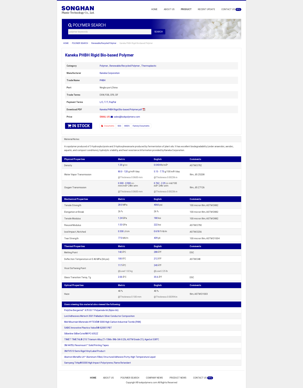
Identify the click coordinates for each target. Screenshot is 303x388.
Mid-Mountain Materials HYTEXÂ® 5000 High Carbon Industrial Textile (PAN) (102, 322)
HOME (154, 9)
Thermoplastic (148, 66)
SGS (119, 126)
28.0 (120, 205)
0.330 (121, 231)
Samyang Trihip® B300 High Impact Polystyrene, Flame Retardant (97, 362)
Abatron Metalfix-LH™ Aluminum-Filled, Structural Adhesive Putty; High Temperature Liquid (109, 357)
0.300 (121, 183)
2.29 (163, 183)
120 (126, 171)
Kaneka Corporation (110, 73)
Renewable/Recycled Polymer (103, 43)
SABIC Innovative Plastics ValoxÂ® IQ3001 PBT (88, 327)
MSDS (126, 126)
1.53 (120, 224)
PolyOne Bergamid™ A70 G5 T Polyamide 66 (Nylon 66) (91, 310)
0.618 (156, 231)
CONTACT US (230, 9)
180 (156, 218)
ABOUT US (169, 9)
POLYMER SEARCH (80, 43)
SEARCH (158, 31)
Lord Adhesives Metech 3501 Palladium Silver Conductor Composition (99, 316)
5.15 (156, 171)
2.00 (120, 277)
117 (120, 265)
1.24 (120, 218)
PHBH (102, 80)
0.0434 (157, 165)
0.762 (156, 183)
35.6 (156, 277)
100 (120, 258)
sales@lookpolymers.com (127, 117)
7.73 (162, 171)
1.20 (120, 165)
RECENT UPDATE (206, 9)
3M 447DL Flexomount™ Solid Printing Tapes (86, 345)
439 (156, 238)
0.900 (128, 183)
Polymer (104, 66)
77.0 (120, 238)
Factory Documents (141, 126)
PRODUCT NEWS (178, 377)
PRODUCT (186, 9)
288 (156, 252)
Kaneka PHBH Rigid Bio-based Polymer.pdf (121, 109)
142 (120, 252)
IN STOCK (80, 126)
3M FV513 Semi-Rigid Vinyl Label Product (84, 351)
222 (156, 224)
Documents (108, 126)
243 (156, 265)
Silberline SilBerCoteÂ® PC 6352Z (81, 333)
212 (156, 258)
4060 (156, 205)
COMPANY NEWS (154, 377)
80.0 (120, 171)
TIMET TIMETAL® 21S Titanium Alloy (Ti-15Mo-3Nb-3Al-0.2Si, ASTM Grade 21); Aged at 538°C (111, 339)
